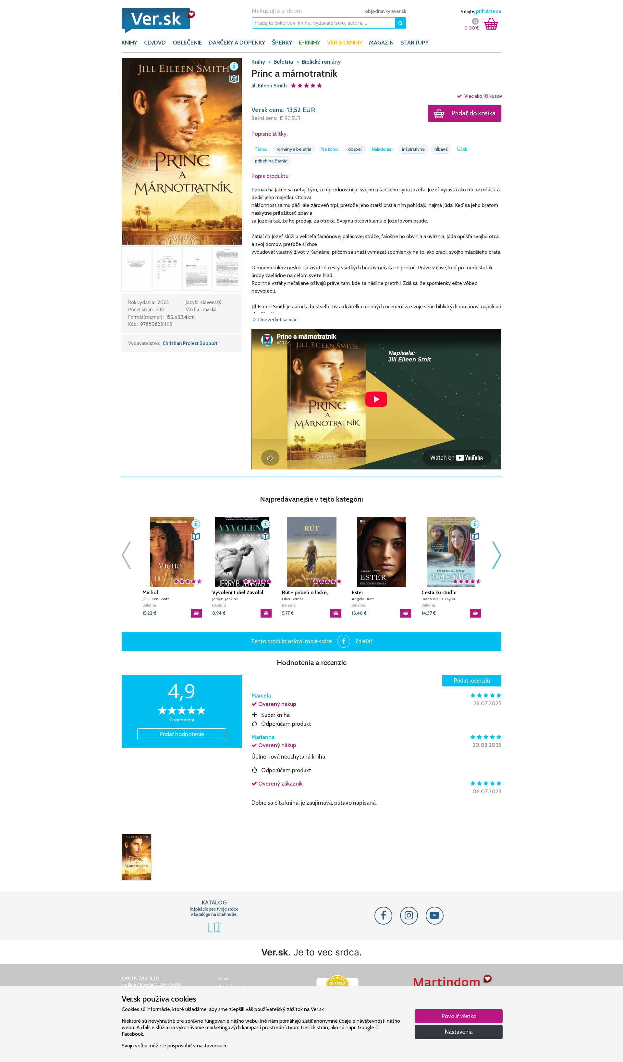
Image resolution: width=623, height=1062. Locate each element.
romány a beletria (294, 149)
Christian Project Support (190, 343)
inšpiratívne (413, 149)
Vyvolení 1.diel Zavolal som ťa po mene (237, 592)
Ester (357, 592)
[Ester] (381, 552)
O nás (225, 978)
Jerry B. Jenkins (225, 598)
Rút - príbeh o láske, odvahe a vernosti (305, 592)
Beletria (149, 605)
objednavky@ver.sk (385, 11)
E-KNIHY (309, 42)
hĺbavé (441, 149)
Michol (150, 592)
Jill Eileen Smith (269, 86)
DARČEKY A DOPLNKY (237, 42)
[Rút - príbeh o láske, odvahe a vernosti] (311, 552)
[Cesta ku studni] (451, 552)
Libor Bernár (292, 598)
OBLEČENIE (187, 42)
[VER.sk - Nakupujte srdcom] (165, 20)
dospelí (355, 149)
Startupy (414, 42)
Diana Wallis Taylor (438, 598)
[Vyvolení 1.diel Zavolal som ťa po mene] (242, 552)
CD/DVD (155, 42)
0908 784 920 (141, 978)
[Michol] (172, 552)
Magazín (381, 42)
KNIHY (129, 42)
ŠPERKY (282, 42)
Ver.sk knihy (344, 42)
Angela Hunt (363, 598)
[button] (182, 151)
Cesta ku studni (439, 592)
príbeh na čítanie (271, 161)
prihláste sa (488, 11)
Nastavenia (459, 1031)
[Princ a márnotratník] (136, 857)
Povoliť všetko (459, 1016)
